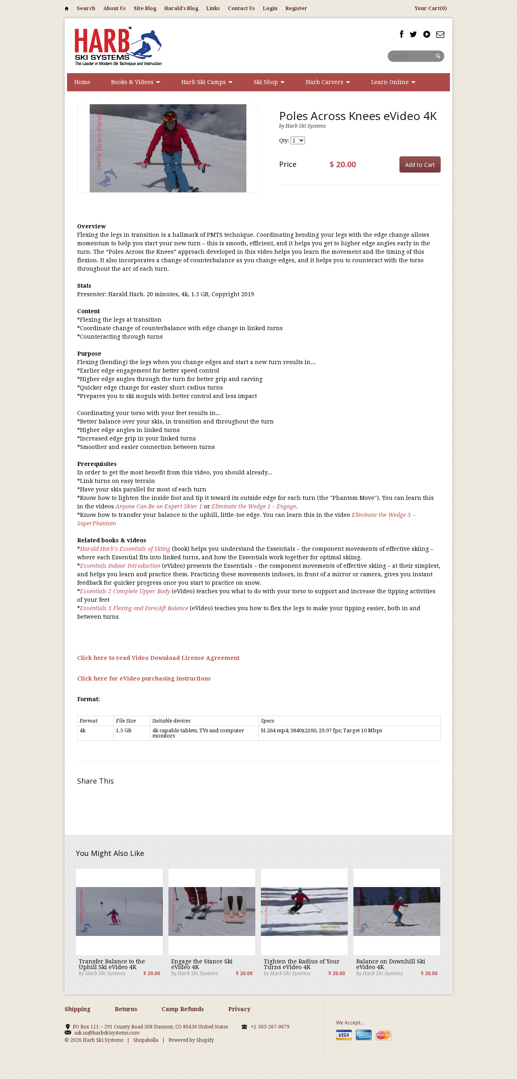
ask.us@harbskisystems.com (106, 1033)
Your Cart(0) (431, 8)
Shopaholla (145, 1040)
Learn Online (390, 82)
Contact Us (241, 8)
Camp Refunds (183, 1009)
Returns (126, 1009)
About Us (114, 8)
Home (67, 9)
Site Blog (145, 8)
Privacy (239, 1009)
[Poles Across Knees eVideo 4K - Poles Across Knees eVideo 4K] (168, 148)
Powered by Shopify (191, 1040)
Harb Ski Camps (204, 82)
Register (296, 8)
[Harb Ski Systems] (117, 45)
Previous (84, 156)
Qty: (284, 140)
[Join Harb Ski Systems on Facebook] (402, 34)
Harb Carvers (325, 82)
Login (270, 8)
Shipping (77, 1009)
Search (86, 8)
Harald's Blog (181, 8)
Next (252, 156)
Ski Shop (267, 82)
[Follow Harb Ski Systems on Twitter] (413, 34)
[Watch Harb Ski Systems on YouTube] (426, 34)
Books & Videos (133, 82)
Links (213, 8)
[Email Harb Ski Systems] (440, 34)
